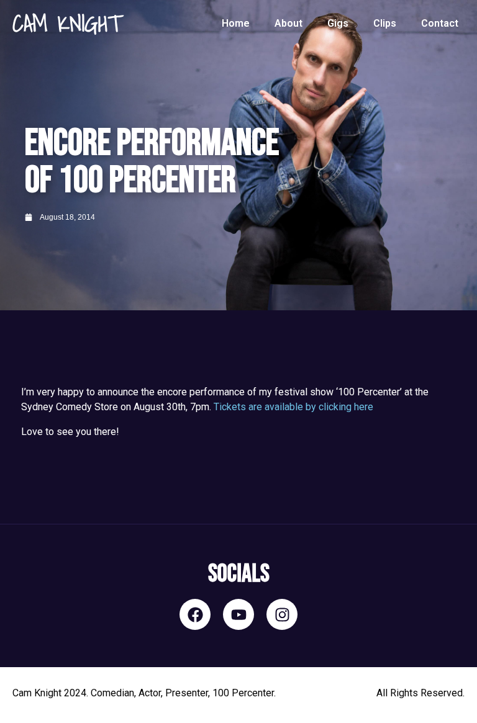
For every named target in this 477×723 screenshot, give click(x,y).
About (288, 23)
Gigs (337, 23)
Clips (384, 23)
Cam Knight (66, 24)
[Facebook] (195, 614)
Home (236, 23)
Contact (439, 23)
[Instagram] (282, 614)
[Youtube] (238, 614)
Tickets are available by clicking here (293, 407)
